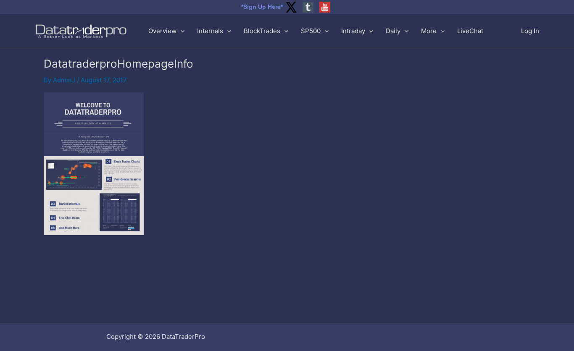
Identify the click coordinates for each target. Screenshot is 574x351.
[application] (180, 31)
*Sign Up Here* (262, 6)
